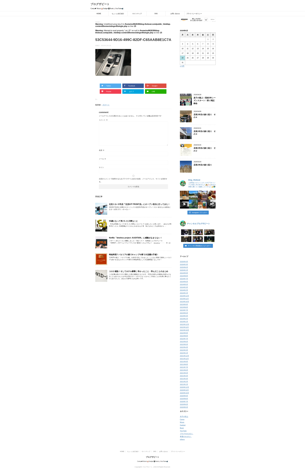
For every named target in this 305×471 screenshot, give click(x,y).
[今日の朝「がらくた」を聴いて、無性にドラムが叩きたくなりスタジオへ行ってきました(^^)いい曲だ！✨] (211, 204)
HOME (99, 14)
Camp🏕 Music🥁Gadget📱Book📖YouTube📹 (152, 461)
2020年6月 (184, 404)
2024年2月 (184, 290)
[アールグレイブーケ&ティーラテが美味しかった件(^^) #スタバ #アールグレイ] (202, 195)
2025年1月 (184, 270)
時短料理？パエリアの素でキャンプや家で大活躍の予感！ (134, 255)
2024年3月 (184, 287)
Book (182, 428)
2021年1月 (184, 384)
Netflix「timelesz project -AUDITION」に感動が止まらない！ (135, 238)
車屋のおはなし (186, 436)
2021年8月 (184, 364)
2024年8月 (184, 276)
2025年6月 (184, 267)
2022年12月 (184, 324)
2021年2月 (184, 381)
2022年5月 (184, 344)
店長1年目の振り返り (203, 165)
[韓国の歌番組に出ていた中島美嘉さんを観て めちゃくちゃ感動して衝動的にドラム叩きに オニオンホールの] (184, 204)
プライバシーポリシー (194, 14)
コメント (103, 120)
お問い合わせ (175, 14)
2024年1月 (184, 293)
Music (182, 422)
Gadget (183, 425)
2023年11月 (184, 299)
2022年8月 (184, 336)
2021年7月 (184, 367)
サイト (101, 167)
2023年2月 (184, 319)
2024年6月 (184, 282)
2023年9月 (184, 304)
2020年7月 (184, 401)
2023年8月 (184, 307)
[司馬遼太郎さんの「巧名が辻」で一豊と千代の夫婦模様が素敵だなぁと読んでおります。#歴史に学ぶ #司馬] (202, 204)
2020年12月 (184, 387)
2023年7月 (184, 310)
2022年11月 (184, 327)
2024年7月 (184, 279)
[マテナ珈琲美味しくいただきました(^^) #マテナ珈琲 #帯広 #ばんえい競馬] (184, 195)
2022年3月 (184, 350)
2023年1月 (184, 322)
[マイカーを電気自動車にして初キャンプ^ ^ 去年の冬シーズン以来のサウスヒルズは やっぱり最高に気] (193, 204)
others (182, 439)
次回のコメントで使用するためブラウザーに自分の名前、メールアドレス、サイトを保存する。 (133, 180)
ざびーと (106, 105)
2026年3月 (184, 264)
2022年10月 (184, 330)
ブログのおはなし (186, 434)
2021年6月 (184, 370)
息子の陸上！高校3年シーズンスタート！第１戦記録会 (205, 100)
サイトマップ (137, 14)
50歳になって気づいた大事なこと (123, 221)
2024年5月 (184, 284)
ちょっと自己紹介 (118, 14)
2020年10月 (184, 393)
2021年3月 (184, 379)
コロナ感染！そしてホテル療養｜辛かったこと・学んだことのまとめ (138, 271)
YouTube (183, 431)
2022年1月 (184, 353)
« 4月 (182, 66)
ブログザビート (100, 4)
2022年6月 (184, 342)
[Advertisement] (198, 81)
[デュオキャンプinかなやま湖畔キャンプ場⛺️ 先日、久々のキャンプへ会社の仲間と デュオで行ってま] (193, 195)
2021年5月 (184, 373)
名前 (101, 150)
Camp (182, 419)
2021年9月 (184, 361)
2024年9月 (184, 273)
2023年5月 (184, 313)
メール (102, 159)
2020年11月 (184, 390)
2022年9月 (184, 333)
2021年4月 (184, 376)
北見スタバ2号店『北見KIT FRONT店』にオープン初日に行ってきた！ (139, 204)
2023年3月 (184, 316)
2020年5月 (184, 407)
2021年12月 (184, 356)
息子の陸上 (184, 416)
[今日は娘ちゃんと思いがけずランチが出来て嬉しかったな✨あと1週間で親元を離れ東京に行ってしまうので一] (211, 195)
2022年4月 (184, 347)
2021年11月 (184, 359)
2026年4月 (184, 262)
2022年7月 (184, 339)
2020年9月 (184, 396)
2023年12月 (184, 296)
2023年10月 (184, 302)
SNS (156, 14)
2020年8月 (184, 399)
